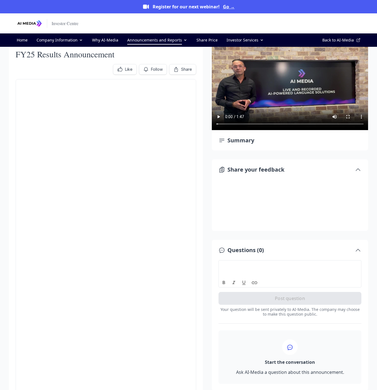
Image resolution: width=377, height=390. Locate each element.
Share (186, 69)
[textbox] (290, 265)
